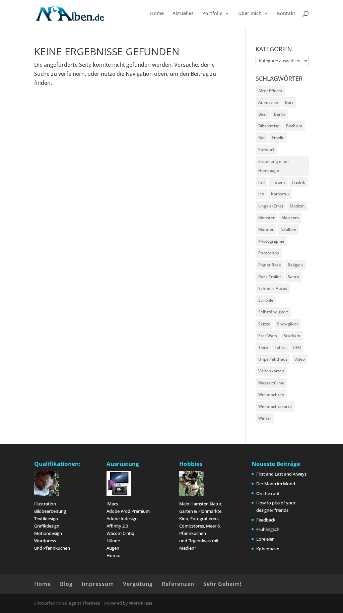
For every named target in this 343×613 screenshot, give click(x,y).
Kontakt (286, 13)
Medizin (297, 206)
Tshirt (280, 347)
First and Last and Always (281, 474)
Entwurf (266, 149)
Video (299, 359)
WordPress (140, 603)
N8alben (288, 229)
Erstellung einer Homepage (273, 166)
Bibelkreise (268, 126)
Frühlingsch (267, 529)
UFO (297, 347)
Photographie (271, 241)
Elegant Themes (82, 603)
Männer (266, 229)
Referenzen (178, 584)
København (267, 549)
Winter (264, 418)
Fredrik (298, 182)
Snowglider (287, 324)
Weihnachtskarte (275, 406)
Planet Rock (269, 265)
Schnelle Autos (272, 288)
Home (157, 13)
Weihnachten (271, 394)
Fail (261, 182)
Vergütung (138, 584)
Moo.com (290, 218)
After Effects (270, 91)
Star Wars (267, 336)
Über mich (250, 13)
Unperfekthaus (273, 359)
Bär (261, 137)
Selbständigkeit (273, 312)
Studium (292, 336)
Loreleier (265, 539)
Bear (262, 114)
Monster (266, 218)
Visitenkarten (271, 371)
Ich (261, 194)
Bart (289, 102)
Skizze (264, 324)
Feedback (265, 520)
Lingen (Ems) (270, 206)
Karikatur (280, 194)
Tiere (263, 347)
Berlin (279, 114)
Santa (293, 277)
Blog (66, 584)
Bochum (294, 126)
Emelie (278, 137)
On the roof (268, 493)
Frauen (278, 182)
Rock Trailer (269, 277)
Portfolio (212, 13)
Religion (295, 265)
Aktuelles (183, 13)
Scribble (265, 300)
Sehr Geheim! (222, 584)
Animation (268, 102)
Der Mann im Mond (275, 484)
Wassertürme (271, 383)
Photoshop (268, 253)
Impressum (98, 584)
